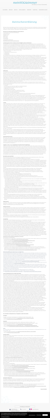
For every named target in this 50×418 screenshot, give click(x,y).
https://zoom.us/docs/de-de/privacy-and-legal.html (27, 331)
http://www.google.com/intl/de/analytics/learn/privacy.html (24, 240)
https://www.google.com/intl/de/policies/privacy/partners (17, 243)
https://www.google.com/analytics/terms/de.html (20, 365)
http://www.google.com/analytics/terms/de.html (19, 239)
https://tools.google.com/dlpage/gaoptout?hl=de (14, 357)
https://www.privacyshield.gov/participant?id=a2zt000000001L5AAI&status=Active (23, 249)
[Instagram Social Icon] (31, 409)
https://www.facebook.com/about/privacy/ (25, 324)
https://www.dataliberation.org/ (19, 263)
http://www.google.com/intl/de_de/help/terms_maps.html (13, 236)
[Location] (10, 409)
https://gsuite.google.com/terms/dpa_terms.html (32, 271)
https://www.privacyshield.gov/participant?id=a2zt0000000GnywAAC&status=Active (23, 326)
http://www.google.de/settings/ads (24, 245)
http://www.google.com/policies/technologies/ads (25, 244)
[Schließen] (49, 412)
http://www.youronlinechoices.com (31, 325)
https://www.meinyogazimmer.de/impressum (11, 40)
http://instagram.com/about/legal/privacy (14, 319)
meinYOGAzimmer (14, 409)
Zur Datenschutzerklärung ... (5, 416)
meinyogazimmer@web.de (15, 411)
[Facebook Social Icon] (29, 409)
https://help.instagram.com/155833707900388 (26, 318)
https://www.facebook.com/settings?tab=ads (15, 325)
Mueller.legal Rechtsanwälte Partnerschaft (21, 387)
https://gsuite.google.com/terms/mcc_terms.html (13, 271)
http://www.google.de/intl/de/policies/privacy (20, 241)
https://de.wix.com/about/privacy (9, 76)
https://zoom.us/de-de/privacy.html (13, 332)
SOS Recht (22, 386)
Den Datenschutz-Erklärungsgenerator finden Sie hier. (36, 386)
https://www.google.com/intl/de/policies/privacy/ (30, 261)
